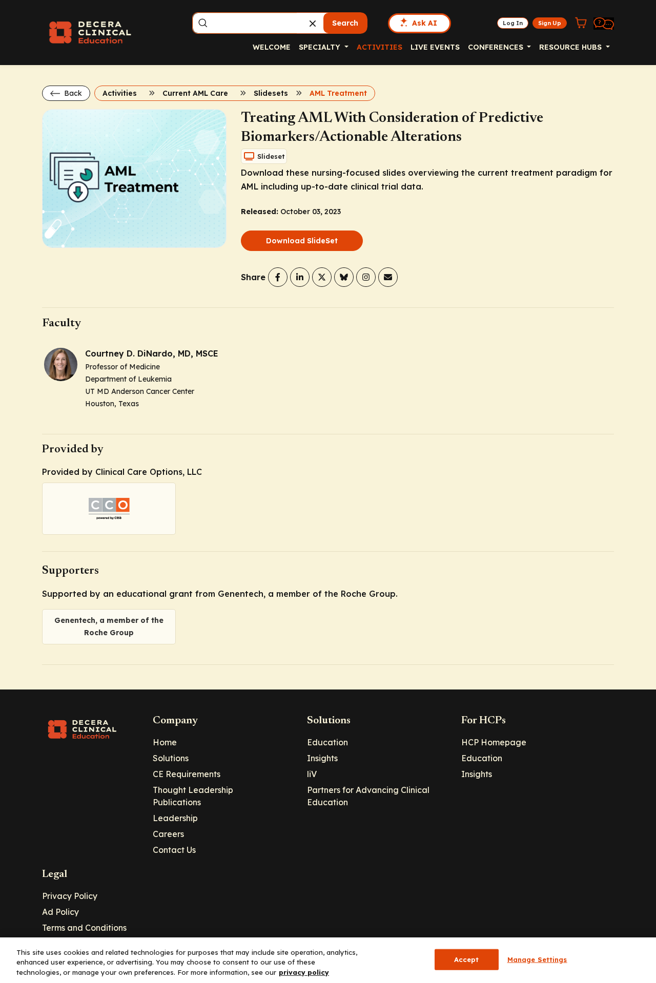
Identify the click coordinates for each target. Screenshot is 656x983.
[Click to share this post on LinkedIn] (300, 277)
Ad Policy (60, 912)
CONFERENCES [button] (496, 47)
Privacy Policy (69, 896)
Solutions (171, 758)
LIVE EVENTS (435, 47)
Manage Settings (537, 959)
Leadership (175, 818)
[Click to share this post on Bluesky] (344, 277)
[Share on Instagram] (366, 277)
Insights (322, 758)
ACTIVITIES (379, 47)
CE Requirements (186, 774)
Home (165, 742)
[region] (328, 960)
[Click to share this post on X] (322, 277)
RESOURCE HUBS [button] (571, 47)
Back (72, 93)
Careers (168, 834)
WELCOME (272, 47)
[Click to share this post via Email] (388, 277)
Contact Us (174, 850)
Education (327, 742)
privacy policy (304, 972)
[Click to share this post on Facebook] (278, 277)
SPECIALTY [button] (320, 47)
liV (312, 774)
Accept (466, 959)
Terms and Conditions (84, 928)
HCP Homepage (493, 742)
